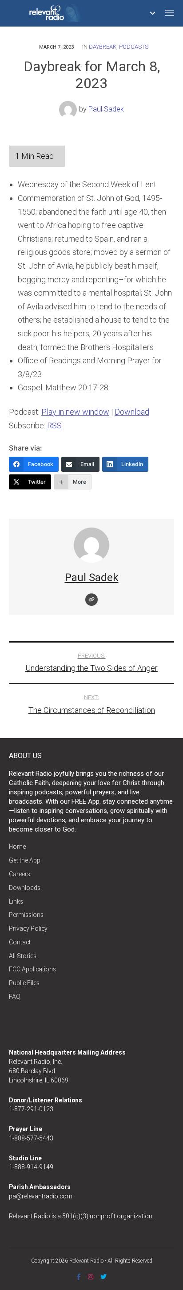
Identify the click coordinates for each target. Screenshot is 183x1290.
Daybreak (102, 46)
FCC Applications (32, 969)
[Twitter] (103, 1276)
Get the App (24, 860)
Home (17, 846)
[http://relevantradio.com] (91, 599)
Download (132, 411)
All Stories (22, 955)
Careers (19, 874)
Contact (20, 942)
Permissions (26, 914)
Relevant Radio (86, 1261)
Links (16, 901)
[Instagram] (90, 1276)
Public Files (24, 982)
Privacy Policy (28, 928)
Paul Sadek (106, 109)
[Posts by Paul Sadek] (69, 109)
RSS (54, 425)
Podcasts (133, 46)
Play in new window (75, 411)
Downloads (24, 887)
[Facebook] (78, 1276)
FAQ (14, 996)
